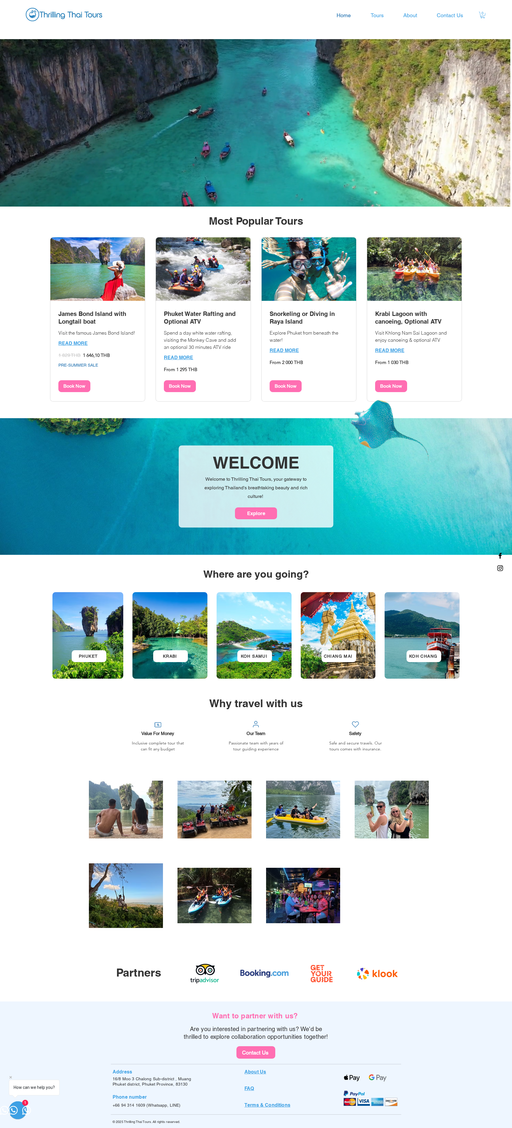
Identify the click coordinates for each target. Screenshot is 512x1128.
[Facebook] (500, 556)
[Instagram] (500, 568)
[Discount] (158, 725)
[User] (256, 724)
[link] (97, 318)
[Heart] (355, 724)
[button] (483, 15)
